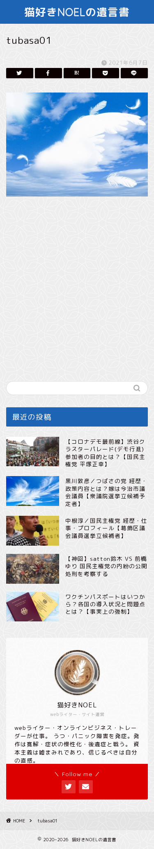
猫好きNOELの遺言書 (77, 11)
